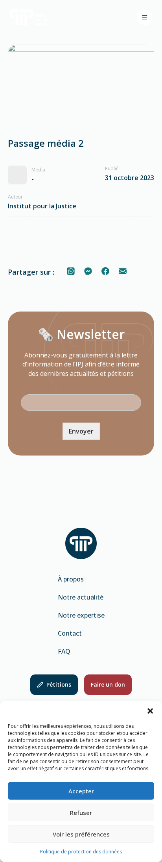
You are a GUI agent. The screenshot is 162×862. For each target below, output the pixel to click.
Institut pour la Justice (42, 206)
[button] (150, 711)
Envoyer (81, 431)
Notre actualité (80, 597)
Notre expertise (81, 615)
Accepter (81, 791)
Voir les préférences (81, 834)
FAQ (64, 651)
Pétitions (58, 684)
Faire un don (108, 684)
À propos (71, 579)
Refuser (81, 812)
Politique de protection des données (81, 851)
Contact (70, 633)
